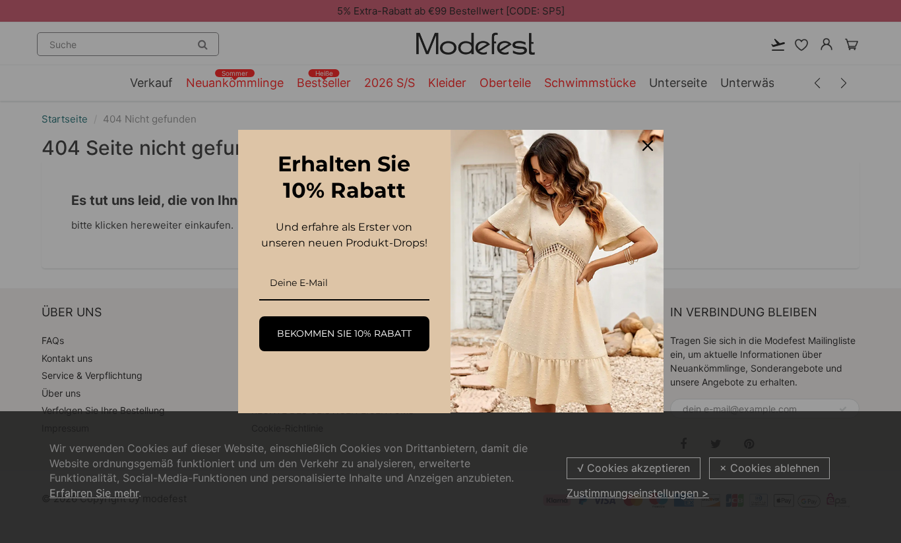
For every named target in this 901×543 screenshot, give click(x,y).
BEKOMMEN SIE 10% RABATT (344, 333)
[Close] (648, 145)
